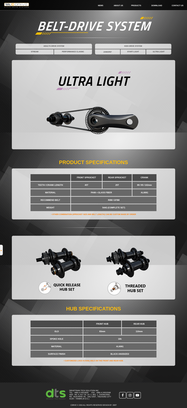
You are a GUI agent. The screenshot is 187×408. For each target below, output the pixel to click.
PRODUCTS (136, 5)
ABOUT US (118, 5)
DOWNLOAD (156, 5)
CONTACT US (177, 5)
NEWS (100, 5)
